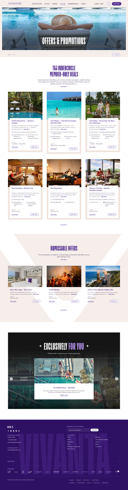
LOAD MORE (63, 225)
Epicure (97, 442)
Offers (68, 444)
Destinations (70, 442)
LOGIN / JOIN (98, 4)
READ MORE (63, 86)
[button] (64, 461)
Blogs (96, 444)
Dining (69, 439)
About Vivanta (71, 449)
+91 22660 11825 (12, 440)
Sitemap (97, 437)
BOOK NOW (117, 3)
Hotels (69, 437)
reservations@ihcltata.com (14, 442)
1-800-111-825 (11, 437)
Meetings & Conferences (73, 446)
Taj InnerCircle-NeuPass (101, 439)
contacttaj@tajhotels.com (13, 450)
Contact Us (98, 446)
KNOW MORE (53, 148)
